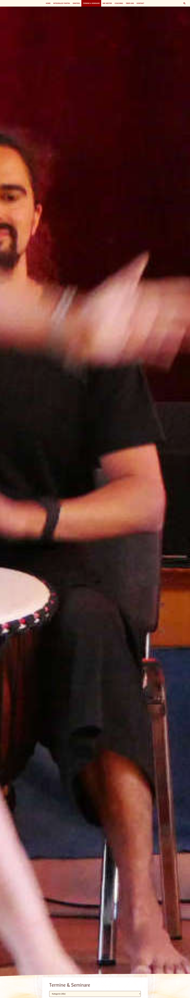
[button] (184, 3)
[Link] (95, 501)
